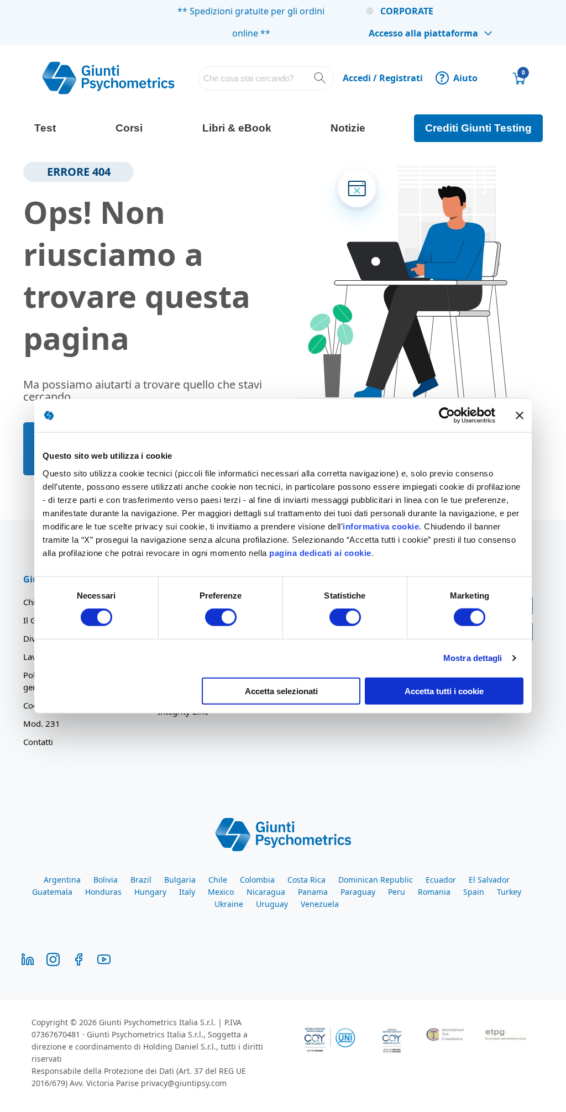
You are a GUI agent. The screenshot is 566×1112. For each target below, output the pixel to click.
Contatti (38, 741)
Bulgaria (180, 879)
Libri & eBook (236, 128)
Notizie (348, 128)
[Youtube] (104, 958)
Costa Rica (306, 879)
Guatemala (52, 892)
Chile (217, 879)
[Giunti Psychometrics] (283, 834)
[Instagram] (53, 958)
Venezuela (320, 904)
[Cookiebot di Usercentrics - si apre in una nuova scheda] (447, 415)
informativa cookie (381, 526)
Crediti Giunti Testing (478, 128)
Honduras (103, 892)
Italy (187, 892)
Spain (473, 892)
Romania (434, 892)
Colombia (257, 879)
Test (45, 128)
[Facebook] (78, 958)
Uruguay (272, 904)
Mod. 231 (41, 723)
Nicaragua (266, 892)
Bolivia (105, 879)
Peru (396, 892)
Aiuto (458, 78)
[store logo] (108, 78)
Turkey (509, 892)
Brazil (140, 879)
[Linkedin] (27, 958)
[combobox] (266, 78)
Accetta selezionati (281, 690)
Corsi (129, 128)
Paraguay (357, 892)
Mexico (221, 892)
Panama (313, 892)
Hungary (150, 892)
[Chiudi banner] (519, 415)
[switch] (221, 618)
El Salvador (489, 879)
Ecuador (441, 879)
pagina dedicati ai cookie (320, 552)
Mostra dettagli (472, 658)
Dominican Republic (375, 879)
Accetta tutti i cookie (444, 690)
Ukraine (228, 904)
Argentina (62, 879)
